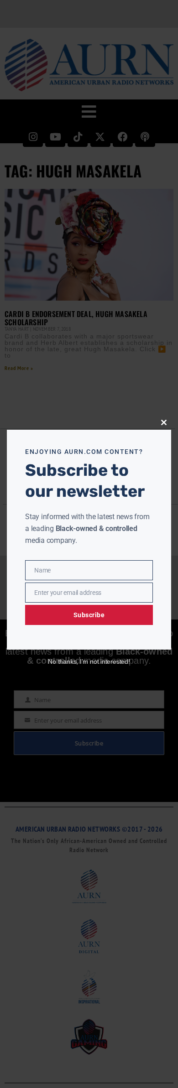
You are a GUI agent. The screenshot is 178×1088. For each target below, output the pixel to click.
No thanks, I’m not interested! (89, 661)
